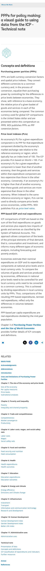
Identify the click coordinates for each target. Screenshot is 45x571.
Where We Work (6, 5)
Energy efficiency (8, 490)
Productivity (5, 423)
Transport (5, 505)
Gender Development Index (12, 523)
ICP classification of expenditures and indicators (20, 552)
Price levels (5, 392)
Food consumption (8, 454)
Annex (3, 561)
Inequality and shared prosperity (14, 407)
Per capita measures (9, 389)
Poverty (4, 405)
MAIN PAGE (6, 361)
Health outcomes (8, 467)
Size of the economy (9, 387)
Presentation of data (9, 546)
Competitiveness (7, 418)
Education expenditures (10, 477)
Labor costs (5, 436)
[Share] (30, 343)
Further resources (8, 554)
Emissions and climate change (13, 492)
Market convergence (9, 420)
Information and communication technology (18, 508)
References (5, 565)
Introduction (6, 373)
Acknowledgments (8, 365)
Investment (5, 503)
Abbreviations (7, 369)
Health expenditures (9, 464)
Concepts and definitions (11, 549)
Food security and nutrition (12, 451)
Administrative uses (9, 536)
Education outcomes (9, 480)
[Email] (3, 343)
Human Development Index (12, 521)
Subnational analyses (9, 395)
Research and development (12, 510)
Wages (3, 438)
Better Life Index (7, 526)
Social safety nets (8, 441)
